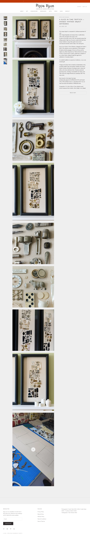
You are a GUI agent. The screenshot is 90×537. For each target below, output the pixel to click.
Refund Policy (41, 514)
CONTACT (67, 11)
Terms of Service (41, 521)
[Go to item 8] (5, 54)
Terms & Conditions (42, 519)
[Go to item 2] (5, 23)
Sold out (73, 92)
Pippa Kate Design (64, 17)
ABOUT (22, 11)
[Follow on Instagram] (7, 529)
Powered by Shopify (18, 533)
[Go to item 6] (5, 44)
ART (27, 11)
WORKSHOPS (43, 11)
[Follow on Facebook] (3, 529)
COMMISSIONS (34, 11)
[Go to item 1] (5, 18)
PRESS (55, 11)
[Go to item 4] (5, 34)
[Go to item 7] (5, 49)
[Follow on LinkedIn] (14, 529)
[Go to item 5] (5, 40)
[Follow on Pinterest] (10, 529)
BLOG (61, 11)
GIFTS (50, 11)
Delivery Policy (41, 516)
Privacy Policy (41, 511)
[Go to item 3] (5, 29)
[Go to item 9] (5, 61)
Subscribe (8, 523)
